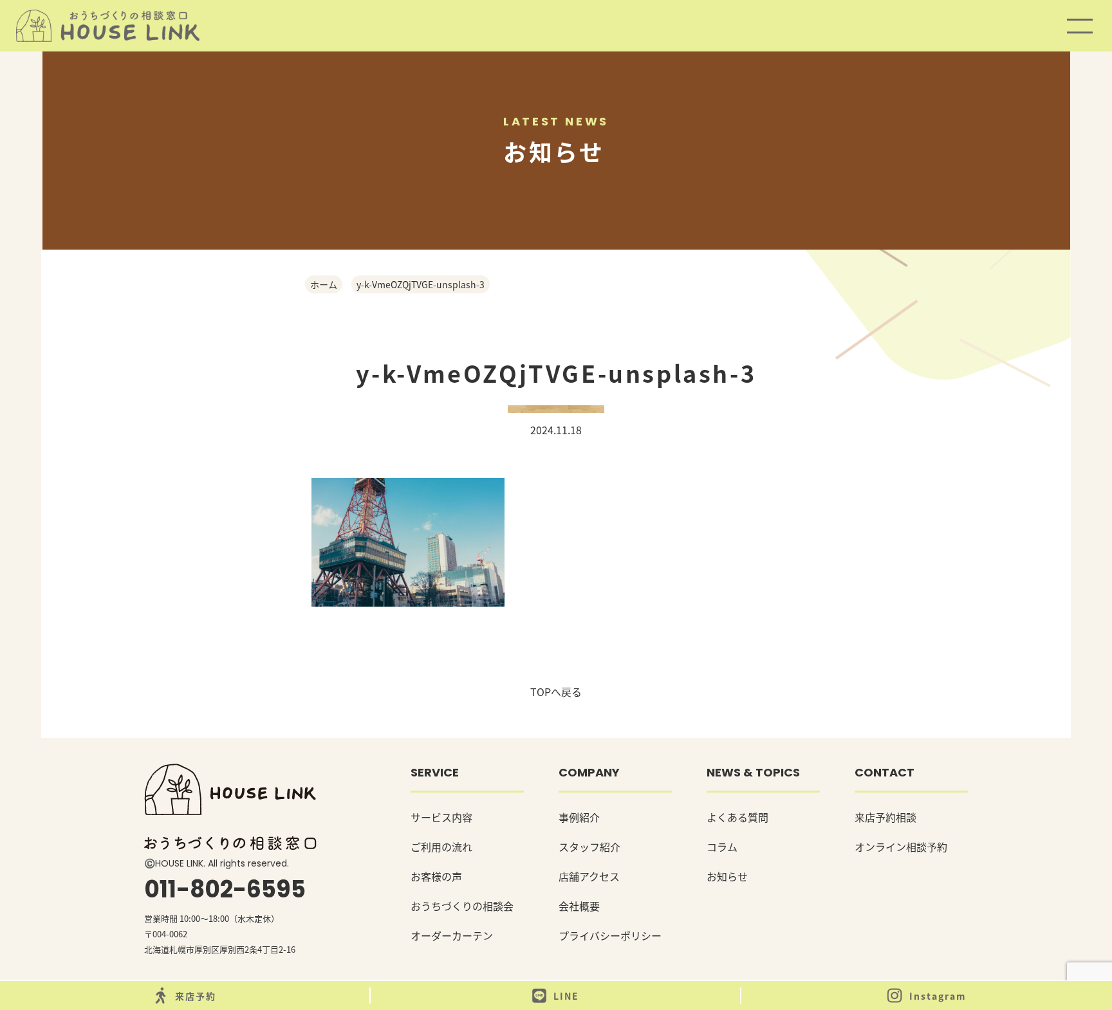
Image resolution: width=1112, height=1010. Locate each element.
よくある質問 (737, 817)
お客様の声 (436, 876)
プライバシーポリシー (610, 935)
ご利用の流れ (441, 846)
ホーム (323, 284)
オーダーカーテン (452, 935)
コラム (722, 846)
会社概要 (579, 906)
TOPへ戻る (556, 691)
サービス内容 (441, 817)
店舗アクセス (589, 876)
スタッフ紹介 (589, 846)
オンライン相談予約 (901, 846)
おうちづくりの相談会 (462, 906)
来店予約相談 (885, 817)
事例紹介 (579, 817)
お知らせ (727, 876)
